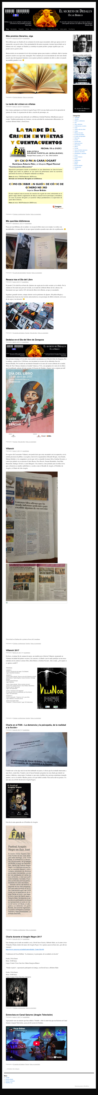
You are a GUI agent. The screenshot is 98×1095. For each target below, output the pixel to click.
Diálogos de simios (53, 29)
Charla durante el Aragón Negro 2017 (24, 936)
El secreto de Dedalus (19, 333)
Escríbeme (72, 29)
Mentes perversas (78, 143)
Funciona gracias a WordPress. (82, 1086)
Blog (7, 29)
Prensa (27, 1064)
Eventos (28, 214)
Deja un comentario (28, 97)
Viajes (75, 169)
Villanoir (10, 448)
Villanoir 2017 (12, 650)
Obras (27, 29)
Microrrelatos (77, 145)
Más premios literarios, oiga (19, 36)
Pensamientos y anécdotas (80, 153)
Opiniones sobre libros (79, 151)
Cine (75, 122)
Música (76, 146)
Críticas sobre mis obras (79, 129)
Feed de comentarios (10, 1081)
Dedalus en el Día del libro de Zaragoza (25, 339)
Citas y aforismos (78, 124)
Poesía (75, 155)
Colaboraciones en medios (80, 126)
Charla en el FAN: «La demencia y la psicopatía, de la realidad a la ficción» (36, 726)
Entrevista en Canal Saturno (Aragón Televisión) (29, 1014)
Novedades (14, 29)
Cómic (75, 127)
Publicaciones (77, 160)
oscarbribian (26, 38)
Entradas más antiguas (12, 1069)
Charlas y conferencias (19, 214)
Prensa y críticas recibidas (38, 29)
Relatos (76, 163)
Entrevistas (76, 138)
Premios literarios (17, 97)
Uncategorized (77, 167)
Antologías (76, 117)
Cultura (76, 131)
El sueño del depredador (19, 273)
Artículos (76, 119)
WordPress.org (9, 1082)
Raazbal (76, 162)
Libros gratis (63, 29)
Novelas (29, 273)
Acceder (7, 1077)
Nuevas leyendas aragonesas (80, 150)
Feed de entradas (9, 1079)
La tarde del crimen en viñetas (20, 104)
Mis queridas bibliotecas (18, 220)
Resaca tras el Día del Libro (19, 279)
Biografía (21, 29)
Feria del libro (33, 333)
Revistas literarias (78, 165)
